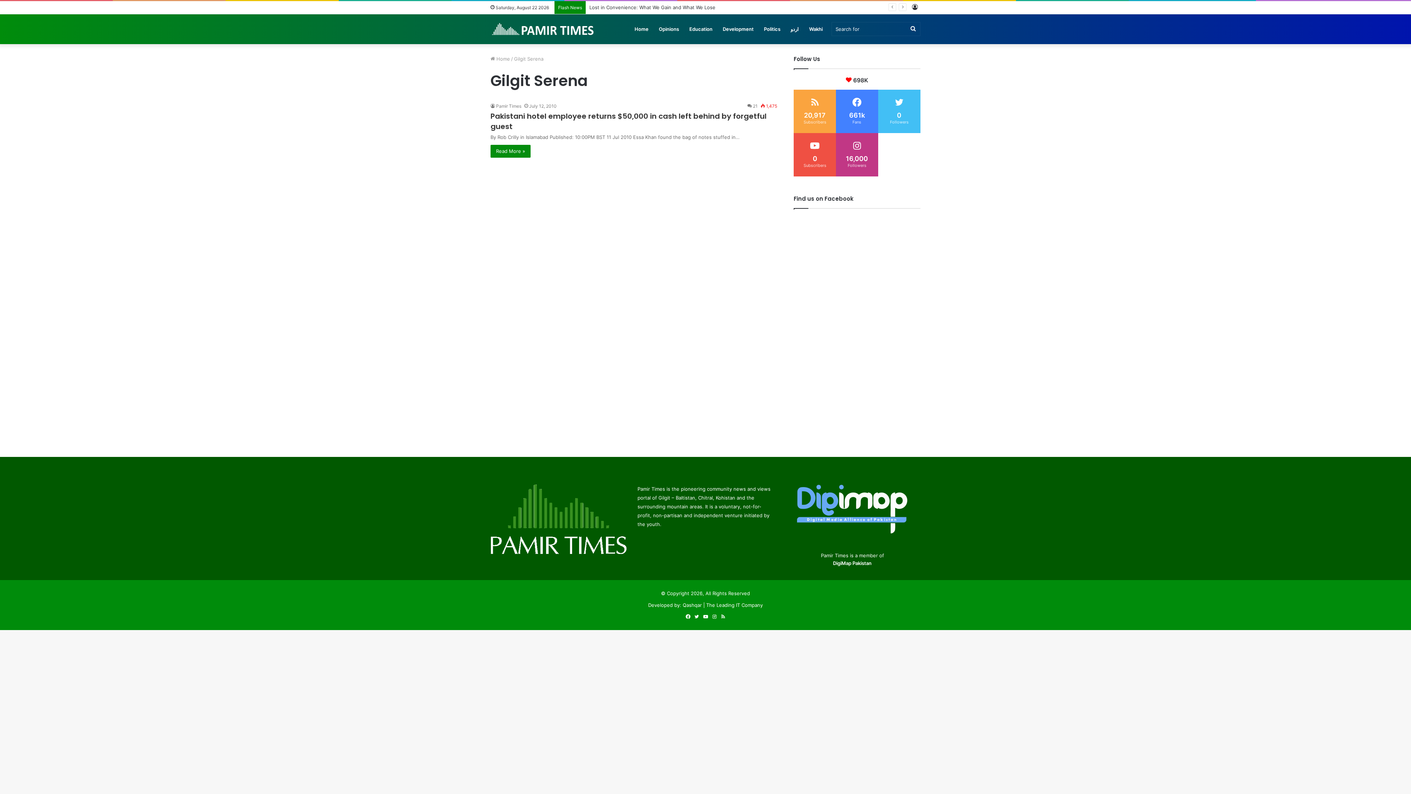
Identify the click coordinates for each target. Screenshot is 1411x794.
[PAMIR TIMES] (543, 29)
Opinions (669, 29)
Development (738, 29)
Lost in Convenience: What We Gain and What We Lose (652, 7)
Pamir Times (508, 106)
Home (642, 29)
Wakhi (816, 29)
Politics (772, 29)
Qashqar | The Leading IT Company (723, 605)
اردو (795, 29)
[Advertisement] (634, 209)
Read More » (510, 151)
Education (700, 29)
